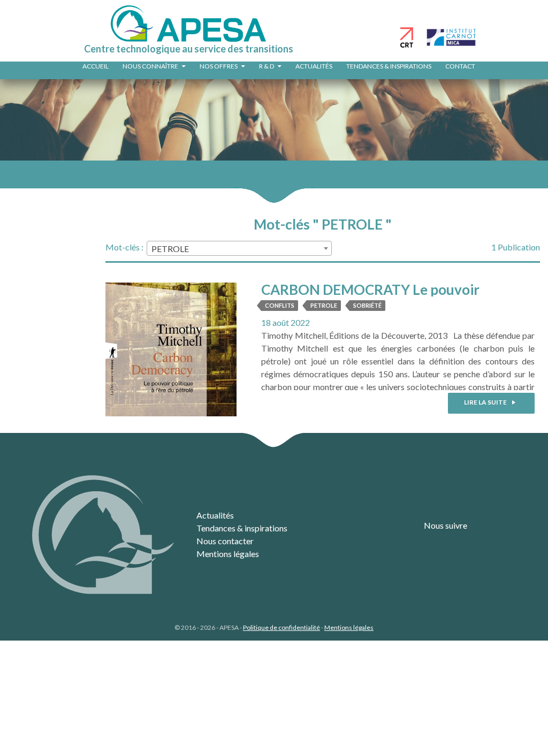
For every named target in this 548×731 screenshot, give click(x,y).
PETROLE (323, 305)
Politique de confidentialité (281, 627)
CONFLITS (279, 305)
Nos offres (219, 66)
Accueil (95, 66)
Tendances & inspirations (388, 66)
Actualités (313, 66)
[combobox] (239, 248)
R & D (266, 66)
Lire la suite (486, 402)
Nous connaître (150, 66)
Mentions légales (227, 554)
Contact (460, 66)
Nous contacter (225, 541)
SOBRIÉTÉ (367, 305)
